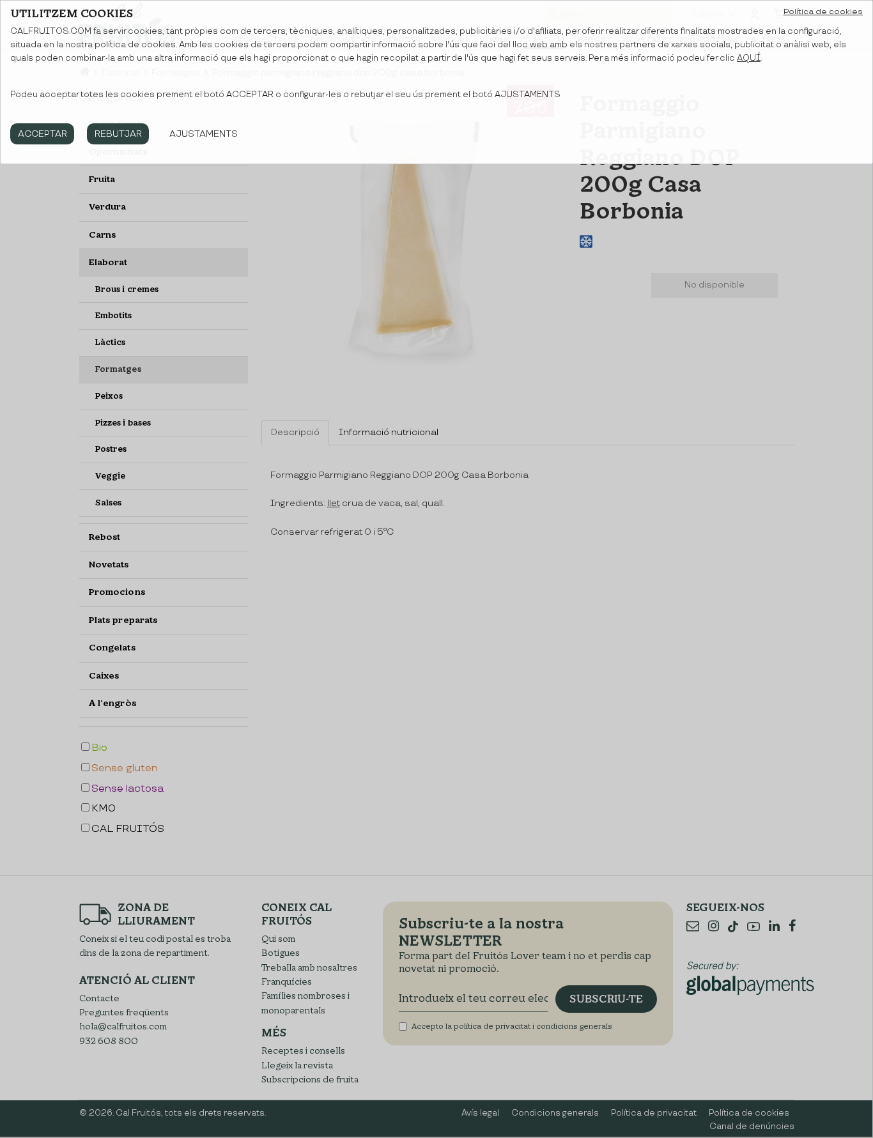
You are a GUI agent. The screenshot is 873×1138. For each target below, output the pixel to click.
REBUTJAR (118, 133)
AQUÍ (749, 58)
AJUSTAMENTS (203, 133)
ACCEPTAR (42, 133)
